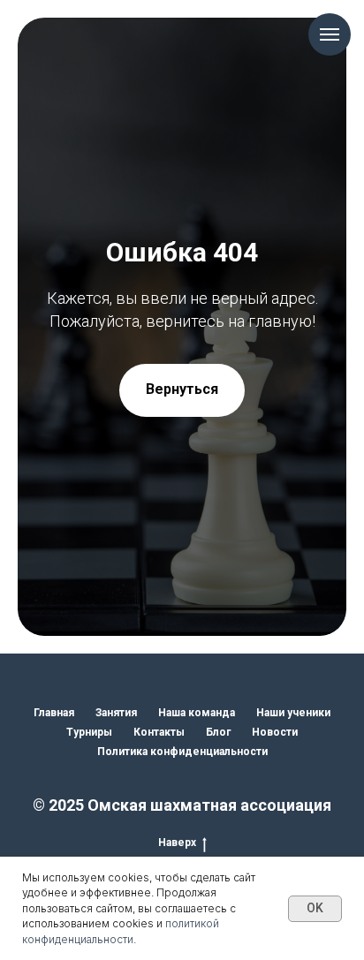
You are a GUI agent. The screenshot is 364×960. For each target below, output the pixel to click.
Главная (54, 713)
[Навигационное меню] (329, 34)
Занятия (116, 713)
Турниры (89, 732)
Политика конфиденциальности (182, 751)
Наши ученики (293, 713)
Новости (275, 732)
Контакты (159, 732)
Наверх (177, 842)
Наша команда (196, 713)
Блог (218, 732)
